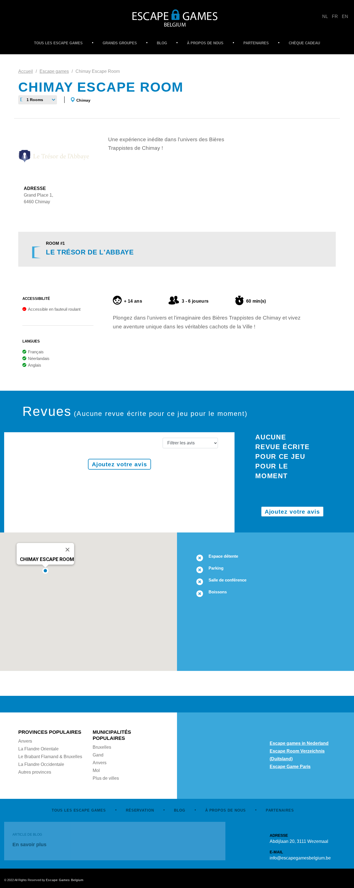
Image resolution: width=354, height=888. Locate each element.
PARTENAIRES (256, 43)
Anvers (25, 741)
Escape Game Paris (290, 766)
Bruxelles (102, 747)
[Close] (67, 549)
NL (325, 16)
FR (335, 16)
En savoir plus (29, 844)
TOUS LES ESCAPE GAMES (58, 43)
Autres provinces (34, 772)
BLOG (162, 43)
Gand (98, 755)
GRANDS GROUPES (120, 43)
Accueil (25, 71)
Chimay (83, 100)
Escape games (54, 71)
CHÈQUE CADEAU (304, 43)
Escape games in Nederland (299, 743)
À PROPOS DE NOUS (205, 43)
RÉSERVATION (140, 810)
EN (345, 16)
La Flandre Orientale (38, 749)
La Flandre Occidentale (41, 764)
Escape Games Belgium (65, 880)
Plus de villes (106, 778)
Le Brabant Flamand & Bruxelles (50, 756)
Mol (96, 770)
